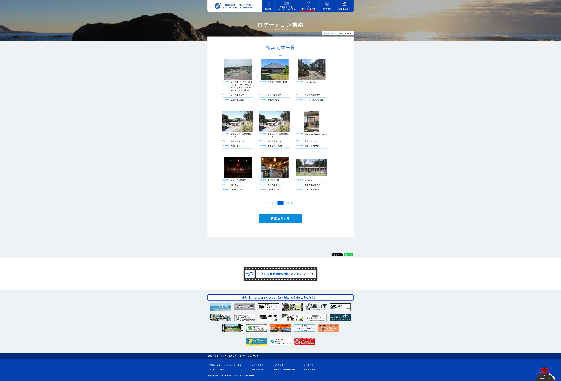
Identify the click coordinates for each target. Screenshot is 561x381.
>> (301, 203)
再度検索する (280, 218)
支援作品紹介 (257, 365)
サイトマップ (253, 356)
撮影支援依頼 (257, 369)
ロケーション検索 (336, 33)
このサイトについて (237, 356)
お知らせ (309, 365)
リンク (223, 356)
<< (260, 203)
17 (286, 203)
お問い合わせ (212, 356)
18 (291, 203)
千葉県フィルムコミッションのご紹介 (225, 365)
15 (275, 203)
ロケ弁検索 (278, 365)
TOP (325, 33)
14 (270, 203)
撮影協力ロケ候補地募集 (284, 369)
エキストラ (310, 369)
